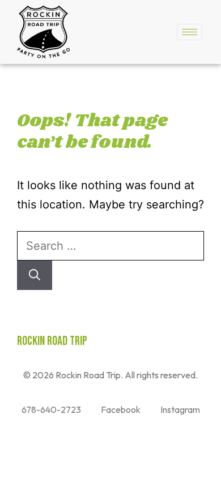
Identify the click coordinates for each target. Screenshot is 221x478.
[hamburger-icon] (189, 32)
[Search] (34, 275)
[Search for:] (110, 246)
